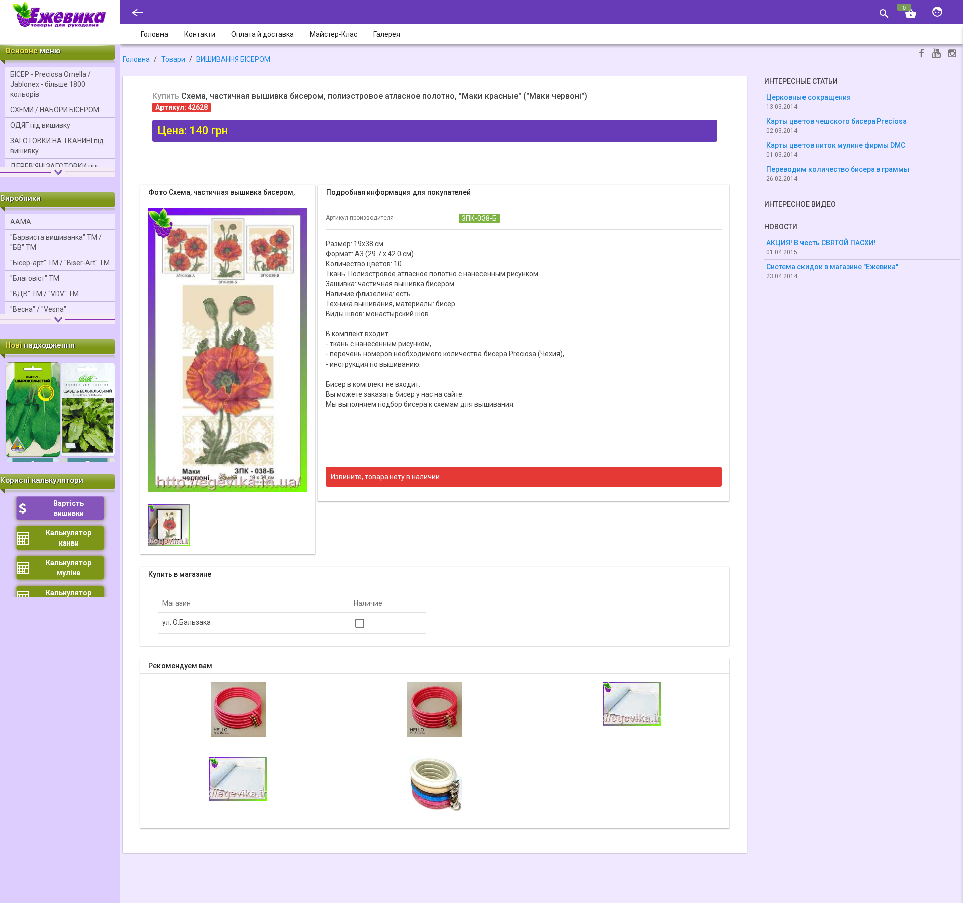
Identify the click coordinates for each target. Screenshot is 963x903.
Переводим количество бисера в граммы (837, 169)
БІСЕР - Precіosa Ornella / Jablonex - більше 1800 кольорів (50, 84)
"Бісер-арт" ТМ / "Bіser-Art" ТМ (60, 263)
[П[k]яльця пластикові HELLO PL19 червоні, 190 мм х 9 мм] (434, 708)
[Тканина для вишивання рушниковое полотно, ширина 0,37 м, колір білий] (238, 778)
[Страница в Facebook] (921, 54)
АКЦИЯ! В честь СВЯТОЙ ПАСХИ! (821, 243)
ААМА (20, 222)
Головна (136, 59)
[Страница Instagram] (952, 54)
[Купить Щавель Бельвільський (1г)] (87, 409)
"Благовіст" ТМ (34, 278)
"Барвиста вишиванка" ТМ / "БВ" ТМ (56, 242)
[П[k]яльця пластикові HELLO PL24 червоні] (238, 708)
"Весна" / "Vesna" (38, 309)
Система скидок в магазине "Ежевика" (832, 267)
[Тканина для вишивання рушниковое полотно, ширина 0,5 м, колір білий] (632, 703)
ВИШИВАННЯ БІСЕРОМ (233, 59)
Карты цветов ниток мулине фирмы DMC (835, 145)
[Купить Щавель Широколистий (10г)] (32, 409)
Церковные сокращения (808, 97)
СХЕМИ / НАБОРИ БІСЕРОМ (54, 110)
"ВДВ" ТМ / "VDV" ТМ (44, 294)
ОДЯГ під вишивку (40, 125)
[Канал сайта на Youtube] (936, 54)
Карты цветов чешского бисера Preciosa (836, 121)
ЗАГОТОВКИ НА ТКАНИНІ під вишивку (57, 146)
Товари (173, 59)
